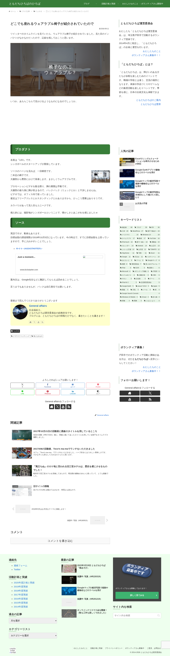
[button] (98, 392)
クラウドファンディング (21, 336)
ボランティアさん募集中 (134, 648)
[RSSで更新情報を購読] (42, 322)
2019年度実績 (21, 586)
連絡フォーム (20, 565)
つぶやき (16, 331)
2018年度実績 (21, 590)
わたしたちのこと (152, 51)
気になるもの (37, 336)
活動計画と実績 (96, 648)
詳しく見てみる (137, 595)
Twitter (17, 569)
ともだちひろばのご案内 (148, 100)
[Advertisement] (60, 124)
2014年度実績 (21, 606)
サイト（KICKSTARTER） (29, 248)
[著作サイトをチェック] (30, 322)
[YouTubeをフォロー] (38, 322)
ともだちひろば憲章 (151, 104)
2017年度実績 (21, 594)
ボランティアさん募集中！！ (146, 55)
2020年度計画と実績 (24, 582)
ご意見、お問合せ (154, 648)
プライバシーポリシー (113, 648)
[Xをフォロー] (34, 322)
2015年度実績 (21, 602)
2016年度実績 (21, 599)
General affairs (38, 305)
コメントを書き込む (60, 540)
